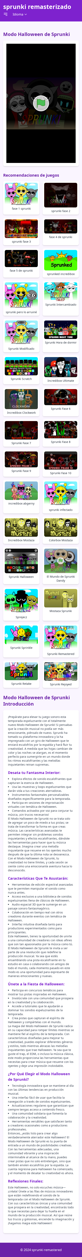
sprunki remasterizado (37, 6)
